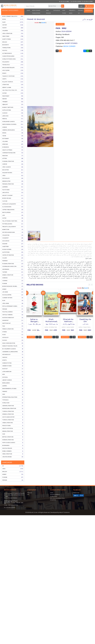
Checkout (29, 492)
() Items (90, 6)
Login (81, 6)
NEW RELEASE (48, 12)
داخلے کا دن (85, 324)
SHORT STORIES (71, 43)
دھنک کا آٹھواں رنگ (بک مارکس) (66, 324)
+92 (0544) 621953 (76, 1)
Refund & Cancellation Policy (57, 498)
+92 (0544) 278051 (88, 1)
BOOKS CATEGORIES (10, 10)
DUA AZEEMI (67, 31)
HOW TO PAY (64, 12)
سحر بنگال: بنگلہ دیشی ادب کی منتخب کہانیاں (29, 324)
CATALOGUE (56, 10)
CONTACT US (80, 12)
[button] (57, 51)
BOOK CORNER (69, 46)
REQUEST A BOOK (72, 12)
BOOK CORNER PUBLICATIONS (36, 12)
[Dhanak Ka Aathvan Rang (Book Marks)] (68, 303)
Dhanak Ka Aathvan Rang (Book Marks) (68, 322)
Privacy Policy (53, 496)
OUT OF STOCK (60, 24)
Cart (28, 494)
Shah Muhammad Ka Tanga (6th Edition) (51, 322)
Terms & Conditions (55, 494)
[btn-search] (62, 6)
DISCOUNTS (88, 10)
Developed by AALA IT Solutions (59, 512)
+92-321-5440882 (64, 1)
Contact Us (53, 500)
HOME (28, 10)
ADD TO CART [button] (31, 337)
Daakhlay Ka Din (85, 320)
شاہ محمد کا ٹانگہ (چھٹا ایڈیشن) (49, 324)
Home (51, 492)
